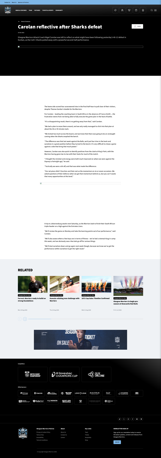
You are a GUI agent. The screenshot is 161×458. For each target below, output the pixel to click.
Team (30, 10)
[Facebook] (132, 419)
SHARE (139, 26)
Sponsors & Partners (23, 2)
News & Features (21, 10)
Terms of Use (40, 435)
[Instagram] (128, 419)
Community (59, 10)
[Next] (25, 319)
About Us (14, 2)
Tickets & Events (47, 10)
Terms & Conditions (42, 440)
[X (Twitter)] (124, 419)
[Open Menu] (155, 10)
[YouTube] (137, 419)
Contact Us (7, 2)
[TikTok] (119, 419)
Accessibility (40, 437)
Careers (63, 437)
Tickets (87, 435)
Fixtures (37, 10)
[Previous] (20, 319)
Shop (86, 440)
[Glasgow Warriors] (7, 10)
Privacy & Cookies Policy (43, 432)
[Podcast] (141, 419)
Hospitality (88, 437)
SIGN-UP (117, 442)
